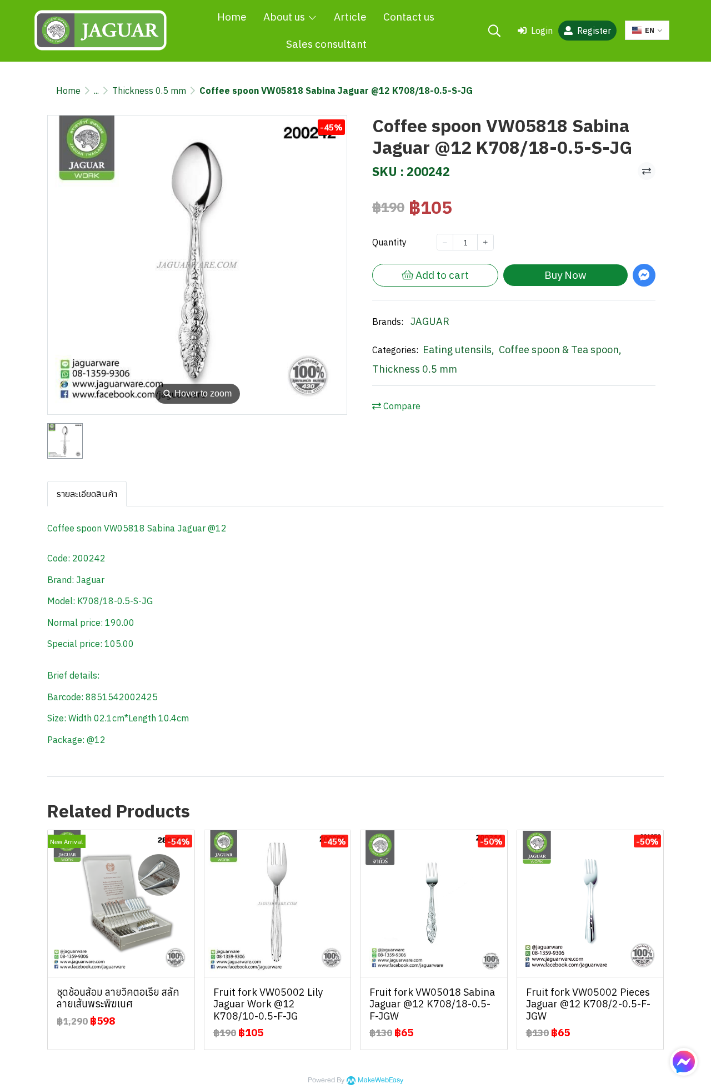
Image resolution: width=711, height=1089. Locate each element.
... (96, 90)
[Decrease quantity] (445, 242)
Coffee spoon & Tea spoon (560, 349)
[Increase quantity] (485, 242)
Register (594, 30)
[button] (494, 30)
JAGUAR (429, 321)
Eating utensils (458, 349)
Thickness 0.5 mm (149, 90)
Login (542, 30)
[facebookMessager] (684, 1062)
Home (68, 90)
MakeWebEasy (380, 1080)
